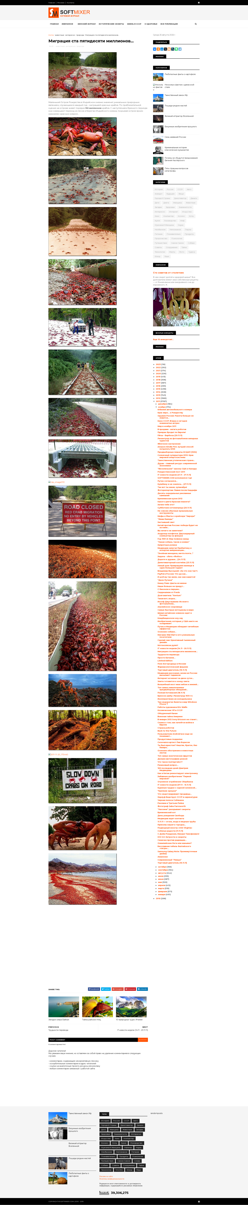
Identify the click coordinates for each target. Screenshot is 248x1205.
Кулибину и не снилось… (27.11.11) (174, 484)
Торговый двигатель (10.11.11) (172, 863)
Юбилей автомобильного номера (175, 409)
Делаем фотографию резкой (172, 759)
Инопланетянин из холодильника (175, 699)
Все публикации (169, 24)
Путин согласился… (167, 481)
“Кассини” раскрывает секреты (174, 809)
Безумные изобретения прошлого (181, 126)
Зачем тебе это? (166, 504)
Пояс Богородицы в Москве (172, 664)
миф (182, 221)
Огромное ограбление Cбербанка (175, 782)
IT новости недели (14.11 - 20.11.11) (174, 648)
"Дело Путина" (165, 580)
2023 (158, 364)
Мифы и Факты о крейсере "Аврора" (176, 516)
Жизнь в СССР (134, 24)
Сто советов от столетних (168, 272)
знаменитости (185, 207)
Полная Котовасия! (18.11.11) (171, 693)
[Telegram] (179, 49)
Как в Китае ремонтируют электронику (178, 773)
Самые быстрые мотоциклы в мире (176, 610)
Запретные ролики (167, 545)
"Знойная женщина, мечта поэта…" (175, 553)
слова (137, 1161)
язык (167, 256)
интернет (173, 212)
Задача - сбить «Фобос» (170, 556)
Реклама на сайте (106, 1176)
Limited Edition (165, 661)
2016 (158, 386)
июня (161, 879)
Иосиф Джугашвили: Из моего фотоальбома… (173, 602)
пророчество (161, 238)
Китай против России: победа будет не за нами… (178, 526)
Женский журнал (87, 24)
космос (181, 216)
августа (162, 873)
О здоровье (151, 24)
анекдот (158, 194)
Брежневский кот (167, 812)
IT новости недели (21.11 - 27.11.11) (174, 475)
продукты (189, 234)
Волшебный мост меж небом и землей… (178, 684)
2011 (158, 401)
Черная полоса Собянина (171, 800)
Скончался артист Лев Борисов (174, 742)
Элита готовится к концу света (173, 681)
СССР (180, 189)
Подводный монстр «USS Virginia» (175, 828)
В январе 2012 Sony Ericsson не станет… (178, 719)
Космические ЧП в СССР (170, 710)
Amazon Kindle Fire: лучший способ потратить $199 (175, 448)
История (159, 189)
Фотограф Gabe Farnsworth (172, 806)
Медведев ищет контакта (171, 818)
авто (189, 189)
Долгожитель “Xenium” (170, 595)
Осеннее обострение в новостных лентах (175, 751)
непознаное (175, 229)
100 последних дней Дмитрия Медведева (173, 769)
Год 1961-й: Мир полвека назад (173, 539)
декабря (162, 404)
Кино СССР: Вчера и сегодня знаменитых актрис (172, 422)
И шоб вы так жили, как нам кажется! (176, 577)
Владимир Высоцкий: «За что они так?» (178, 571)
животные (59, 35)
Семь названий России (175, 137)
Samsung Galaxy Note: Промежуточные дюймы (177, 852)
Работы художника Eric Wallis (172, 707)
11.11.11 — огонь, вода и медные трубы (177, 821)
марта (161, 888)
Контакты (70, 3)
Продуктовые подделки (170, 739)
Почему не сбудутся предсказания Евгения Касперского (181, 159)
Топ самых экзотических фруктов (175, 756)
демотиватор (180, 198)
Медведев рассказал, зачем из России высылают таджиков (177, 674)
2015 (158, 389)
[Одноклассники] (158, 49)
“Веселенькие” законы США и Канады (177, 469)
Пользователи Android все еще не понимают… (175, 735)
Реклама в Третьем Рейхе (171, 803)
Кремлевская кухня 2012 (170, 498)
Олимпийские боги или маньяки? (175, 843)
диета (166, 203)
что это (119, 1170)
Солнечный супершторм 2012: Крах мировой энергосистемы (175, 456)
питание (158, 234)
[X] (165, 49)
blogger (143, 1040)
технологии (160, 252)
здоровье (170, 207)
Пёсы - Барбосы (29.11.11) (170, 435)
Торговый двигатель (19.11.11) (172, 670)
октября (162, 867)
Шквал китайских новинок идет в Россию (175, 614)
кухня (157, 221)
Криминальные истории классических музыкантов (177, 148)
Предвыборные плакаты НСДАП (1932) (177, 452)
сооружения (171, 247)
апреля (162, 885)
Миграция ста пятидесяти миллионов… (178, 651)
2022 (158, 367)
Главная (51, 3)
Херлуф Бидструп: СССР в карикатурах (177, 797)
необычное (160, 229)
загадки (158, 207)
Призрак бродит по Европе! (172, 432)
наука (180, 225)
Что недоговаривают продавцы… (175, 794)
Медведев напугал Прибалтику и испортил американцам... (175, 549)
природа (80, 35)
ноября (162, 407)
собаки (191, 243)
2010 (158, 898)
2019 (158, 376)
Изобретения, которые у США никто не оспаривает (178, 622)
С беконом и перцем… (169, 589)
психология (177, 238)
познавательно (174, 234)
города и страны (162, 198)
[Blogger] (169, 49)
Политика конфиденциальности (111, 1179)
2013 (158, 395)
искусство (187, 212)
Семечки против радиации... (172, 840)
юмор (157, 256)
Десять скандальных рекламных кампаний (174, 494)
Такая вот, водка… (167, 598)
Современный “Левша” (170, 860)
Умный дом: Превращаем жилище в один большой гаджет (176, 566)
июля (161, 876)
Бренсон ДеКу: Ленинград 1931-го (175, 696)
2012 (158, 398)
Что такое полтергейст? (170, 762)
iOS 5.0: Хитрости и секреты (172, 837)
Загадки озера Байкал (58, 1019)
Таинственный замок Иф (176, 95)
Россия (170, 189)
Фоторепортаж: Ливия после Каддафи (177, 490)
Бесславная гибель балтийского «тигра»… (174, 847)
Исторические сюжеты (111, 24)
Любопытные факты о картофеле (180, 74)
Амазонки (163, 857)
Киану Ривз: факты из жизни (172, 583)
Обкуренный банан (168, 713)
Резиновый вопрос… (168, 765)
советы (158, 247)
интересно (70, 35)
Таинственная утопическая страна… (176, 460)
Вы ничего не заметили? (170, 530)
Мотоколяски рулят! (168, 645)
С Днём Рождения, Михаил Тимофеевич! (178, 834)
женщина (177, 203)
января (162, 894)
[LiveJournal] (172, 49)
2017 (158, 383)
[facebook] (199, 2)
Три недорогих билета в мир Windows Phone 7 (177, 703)
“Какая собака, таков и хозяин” (174, 542)
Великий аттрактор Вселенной (179, 116)
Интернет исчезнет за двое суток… (176, 678)
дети (157, 203)
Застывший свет (166, 522)
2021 (158, 370)
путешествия (161, 243)
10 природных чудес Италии (129, 1019)
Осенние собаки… (167, 632)
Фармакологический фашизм (173, 667)
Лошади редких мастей (176, 105)
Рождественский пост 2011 (171, 472)
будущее (171, 194)
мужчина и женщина (164, 225)
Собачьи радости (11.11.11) (170, 831)
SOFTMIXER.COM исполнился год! (175, 478)
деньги (194, 198)
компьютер (169, 216)
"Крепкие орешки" (167, 791)
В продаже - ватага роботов (172, 429)
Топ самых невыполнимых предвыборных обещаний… (173, 688)
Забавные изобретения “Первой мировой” (174, 777)
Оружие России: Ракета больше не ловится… (176, 417)
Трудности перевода (168, 654)
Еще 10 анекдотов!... (163, 339)
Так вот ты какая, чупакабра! (172, 487)
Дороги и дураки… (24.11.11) (171, 559)
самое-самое (177, 243)
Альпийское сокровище (170, 607)
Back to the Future (167, 731)
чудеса (191, 252)
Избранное (67, 24)
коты (191, 216)
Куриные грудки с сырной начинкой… (177, 788)
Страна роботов (166, 728)
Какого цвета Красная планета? (174, 502)
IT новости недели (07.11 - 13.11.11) (174, 785)
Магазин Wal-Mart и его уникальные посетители (176, 636)
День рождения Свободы (171, 815)
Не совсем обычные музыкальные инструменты (175, 512)
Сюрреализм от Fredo (169, 592)
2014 (158, 392)
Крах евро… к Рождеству (170, 413)
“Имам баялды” (165, 519)
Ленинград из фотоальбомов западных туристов (178, 439)
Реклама (60, 3)
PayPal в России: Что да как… (172, 574)
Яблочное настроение (169, 444)
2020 (158, 373)
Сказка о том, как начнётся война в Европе (176, 723)
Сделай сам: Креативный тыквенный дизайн (176, 641)
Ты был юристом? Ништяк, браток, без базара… (177, 746)
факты (172, 252)
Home (51, 35)
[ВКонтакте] (154, 49)
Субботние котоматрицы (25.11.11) (175, 508)
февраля (163, 891)
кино (157, 216)
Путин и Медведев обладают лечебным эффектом (178, 627)
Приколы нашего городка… (172, 825)
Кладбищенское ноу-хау (170, 618)
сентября (163, 870)
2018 (158, 380)
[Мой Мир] (161, 49)
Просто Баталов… (166, 658)
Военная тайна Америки (170, 716)
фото (181, 252)
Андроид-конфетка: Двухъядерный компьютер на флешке (176, 534)
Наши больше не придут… (171, 586)
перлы (188, 229)
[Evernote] (176, 49)
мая (160, 882)
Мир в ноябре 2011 (167, 426)
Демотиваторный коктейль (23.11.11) (176, 562)
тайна (184, 247)
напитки (128, 1147)
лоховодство (170, 221)
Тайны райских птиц (91, 1019)
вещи (181, 194)
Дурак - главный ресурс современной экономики (177, 464)
